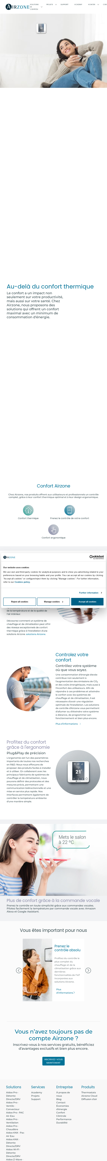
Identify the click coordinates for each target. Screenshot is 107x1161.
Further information (89, 593)
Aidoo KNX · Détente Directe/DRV (13, 1142)
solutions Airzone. (36, 634)
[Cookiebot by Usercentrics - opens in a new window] (91, 557)
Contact (60, 1102)
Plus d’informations (67, 724)
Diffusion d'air (89, 1099)
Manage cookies (52, 601)
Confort (60, 1112)
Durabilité (61, 1122)
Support (64, 4)
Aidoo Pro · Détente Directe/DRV (13, 1096)
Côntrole (61, 1116)
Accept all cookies (87, 601)
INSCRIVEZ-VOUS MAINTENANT (53, 1061)
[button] (19, 970)
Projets (35, 1096)
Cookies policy (22, 582)
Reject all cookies (19, 601)
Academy (36, 1092)
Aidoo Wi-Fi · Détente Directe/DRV (13, 1153)
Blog (58, 1099)
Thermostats (88, 1092)
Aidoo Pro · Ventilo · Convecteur (13, 1106)
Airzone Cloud (89, 1096)
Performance (63, 1119)
